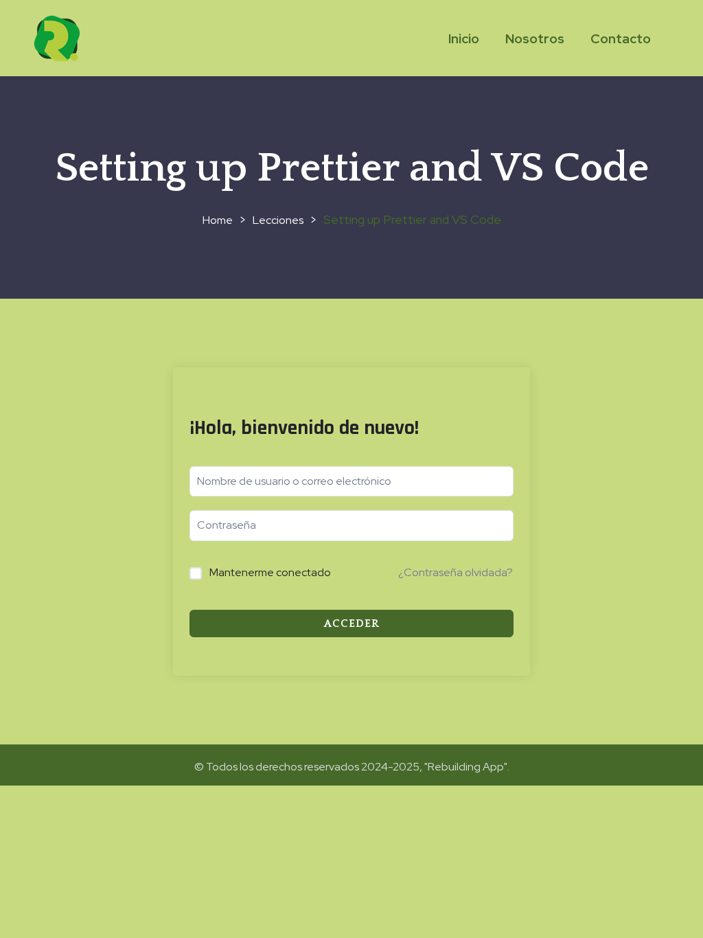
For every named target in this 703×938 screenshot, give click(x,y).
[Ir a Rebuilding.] (218, 220)
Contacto (620, 38)
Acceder (352, 623)
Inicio (463, 38)
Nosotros (534, 38)
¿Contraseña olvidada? (455, 572)
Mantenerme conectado (270, 572)
